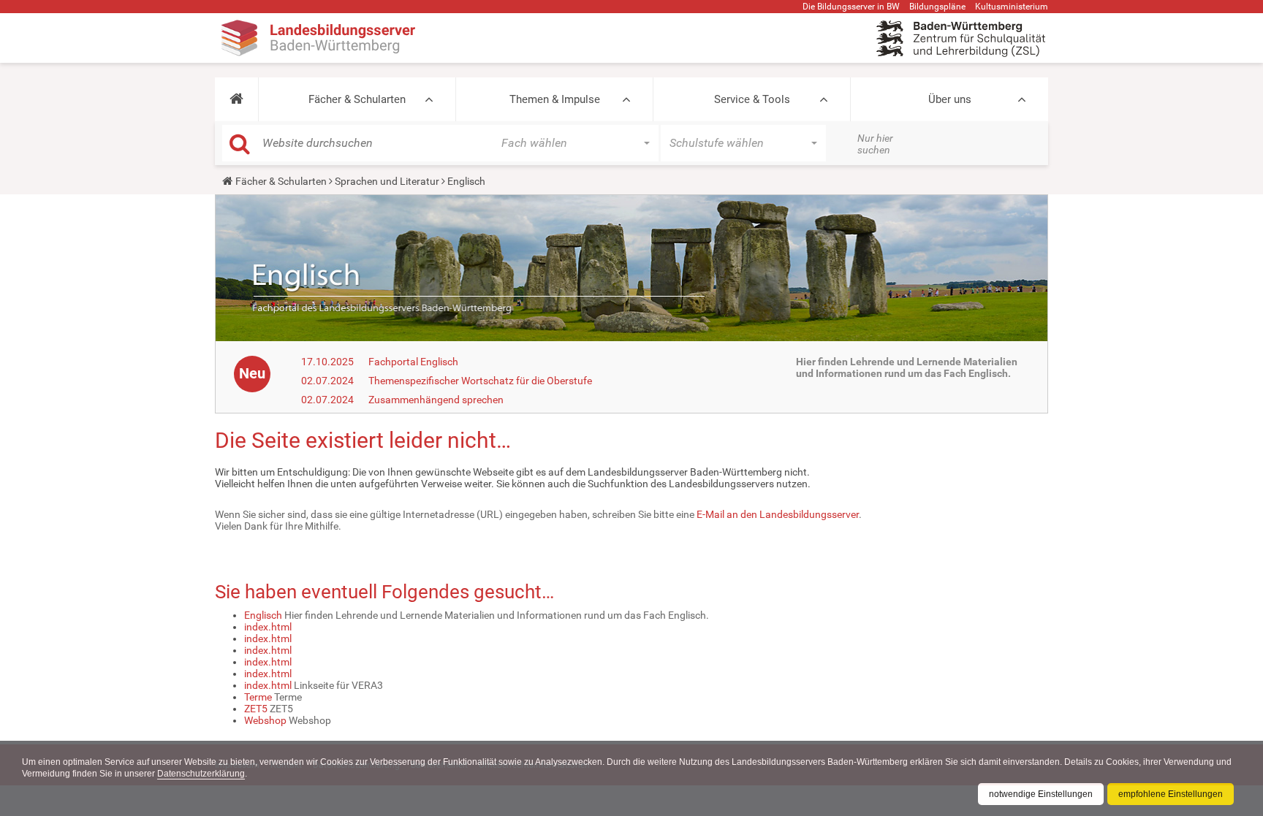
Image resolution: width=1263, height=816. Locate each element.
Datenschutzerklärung (201, 774)
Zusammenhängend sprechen (436, 399)
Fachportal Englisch (413, 361)
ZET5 (256, 708)
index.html (268, 627)
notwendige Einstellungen (1041, 794)
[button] (236, 99)
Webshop (265, 720)
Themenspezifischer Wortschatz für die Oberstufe (480, 380)
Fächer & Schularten (357, 99)
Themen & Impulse (554, 99)
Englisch (263, 615)
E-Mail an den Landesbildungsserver (778, 514)
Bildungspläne (937, 6)
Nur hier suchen (875, 144)
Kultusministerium (1011, 6)
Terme (258, 697)
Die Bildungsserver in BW (851, 6)
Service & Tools (752, 99)
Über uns (949, 99)
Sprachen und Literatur (387, 181)
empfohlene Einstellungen (1170, 794)
